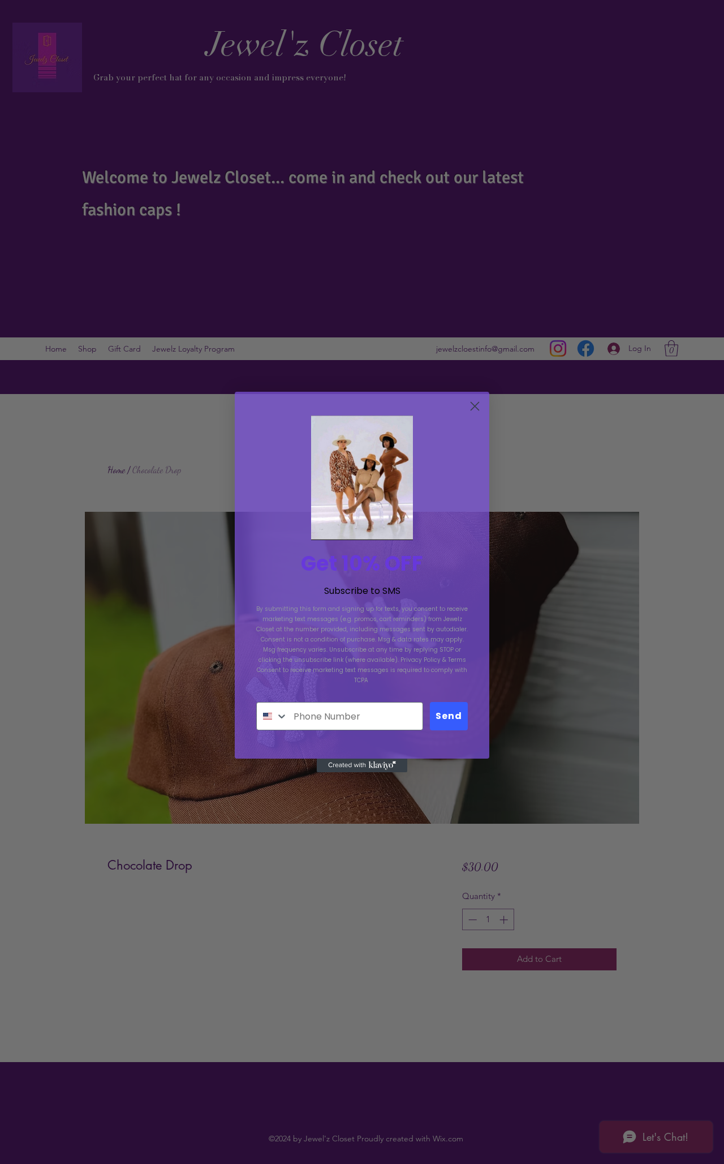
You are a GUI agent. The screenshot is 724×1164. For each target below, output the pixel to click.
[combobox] (272, 716)
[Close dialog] (475, 406)
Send (449, 715)
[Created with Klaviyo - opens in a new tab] (362, 765)
